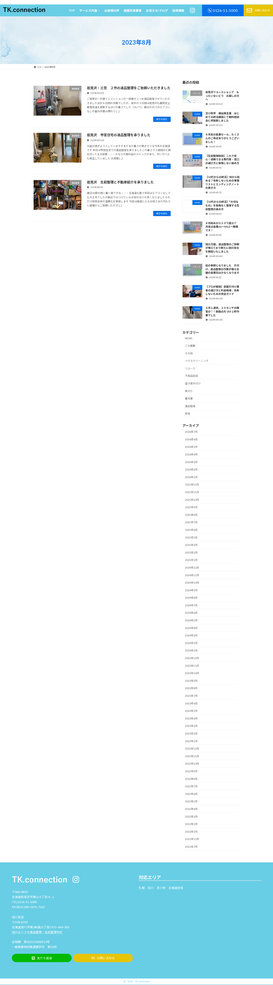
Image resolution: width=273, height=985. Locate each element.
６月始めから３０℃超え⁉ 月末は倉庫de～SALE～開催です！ (222, 226)
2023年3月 (191, 725)
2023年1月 (191, 741)
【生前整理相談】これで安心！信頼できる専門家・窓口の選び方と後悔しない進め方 (222, 159)
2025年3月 (191, 544)
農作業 (189, 398)
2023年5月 (191, 710)
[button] (42, 958)
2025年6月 (191, 529)
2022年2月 (191, 824)
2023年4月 (191, 718)
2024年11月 (192, 575)
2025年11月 (192, 492)
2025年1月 (191, 560)
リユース (190, 368)
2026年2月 (191, 469)
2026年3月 (191, 462)
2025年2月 (191, 552)
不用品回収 (191, 375)
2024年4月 (191, 628)
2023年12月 (192, 658)
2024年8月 (191, 597)
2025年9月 (191, 507)
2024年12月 (192, 567)
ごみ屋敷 (190, 345)
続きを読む (162, 119)
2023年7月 (191, 695)
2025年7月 (191, 522)
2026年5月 (191, 446)
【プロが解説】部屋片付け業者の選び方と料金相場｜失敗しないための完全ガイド (222, 290)
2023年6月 (191, 703)
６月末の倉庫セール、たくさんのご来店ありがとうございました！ (222, 138)
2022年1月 (191, 831)
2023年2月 (191, 733)
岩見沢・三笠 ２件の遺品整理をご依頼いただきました (128, 88)
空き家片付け (193, 383)
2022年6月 (191, 793)
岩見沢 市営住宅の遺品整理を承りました (118, 135)
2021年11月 (192, 839)
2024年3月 (191, 635)
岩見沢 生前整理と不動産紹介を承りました (120, 182)
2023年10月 (192, 673)
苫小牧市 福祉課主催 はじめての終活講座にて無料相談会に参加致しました (222, 117)
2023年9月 (191, 680)
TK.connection (142, 981)
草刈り (189, 391)
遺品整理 (190, 406)
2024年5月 (191, 620)
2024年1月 (191, 650)
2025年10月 (192, 499)
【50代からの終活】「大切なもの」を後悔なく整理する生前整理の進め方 (222, 205)
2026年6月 (191, 439)
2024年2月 (191, 643)
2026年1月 (191, 477)
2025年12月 (192, 484)
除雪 (187, 413)
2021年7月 (191, 846)
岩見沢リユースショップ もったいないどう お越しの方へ (222, 95)
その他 (189, 353)
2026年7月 (191, 431)
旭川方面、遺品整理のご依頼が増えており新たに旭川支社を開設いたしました (222, 248)
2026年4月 (191, 454)
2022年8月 (191, 778)
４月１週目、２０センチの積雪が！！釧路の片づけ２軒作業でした (222, 311)
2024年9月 (191, 590)
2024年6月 (191, 612)
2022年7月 (191, 786)
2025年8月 (191, 514)
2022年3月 (191, 816)
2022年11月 (192, 756)
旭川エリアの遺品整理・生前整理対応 (37, 932)
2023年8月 (191, 688)
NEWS (188, 338)
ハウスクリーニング (196, 360)
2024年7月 (191, 605)
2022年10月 (192, 763)
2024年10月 (192, 582)
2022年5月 (191, 801)
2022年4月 (191, 809)
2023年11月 (192, 665)
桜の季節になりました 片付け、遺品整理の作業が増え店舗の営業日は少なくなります (222, 269)
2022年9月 (191, 771)
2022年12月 (192, 748)
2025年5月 (191, 537)
